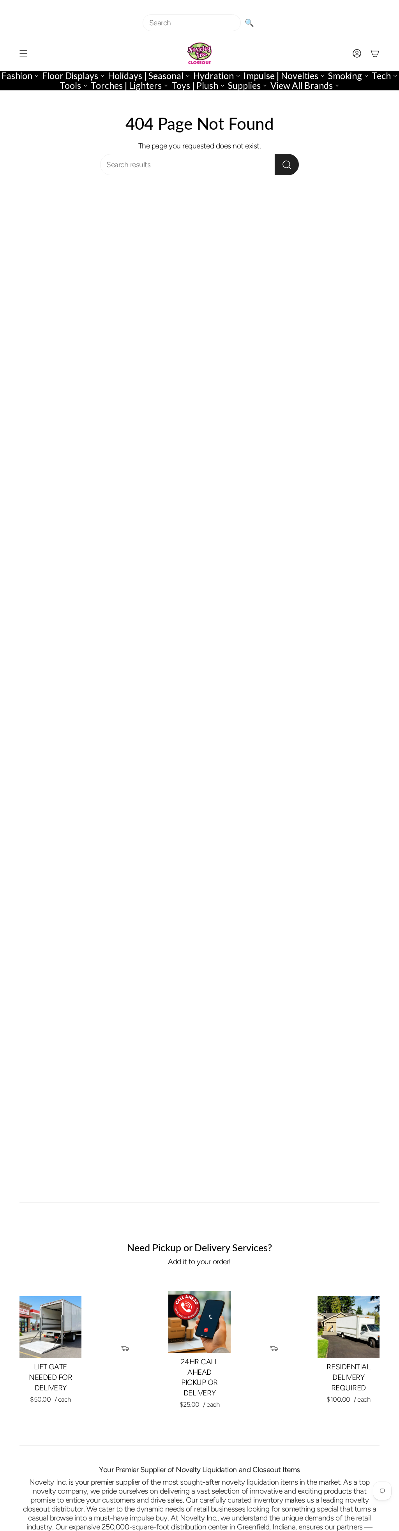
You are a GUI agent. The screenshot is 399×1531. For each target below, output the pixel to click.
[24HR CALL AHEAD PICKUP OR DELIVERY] (199, 1322)
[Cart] (375, 53)
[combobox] (192, 22)
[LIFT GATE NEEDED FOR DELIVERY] (50, 1327)
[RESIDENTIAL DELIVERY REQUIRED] (349, 1327)
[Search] (287, 164)
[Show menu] (23, 53)
